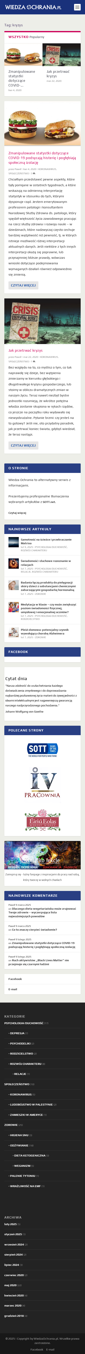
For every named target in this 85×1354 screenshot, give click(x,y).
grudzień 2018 (14, 1315)
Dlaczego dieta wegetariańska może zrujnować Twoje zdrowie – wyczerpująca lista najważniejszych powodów (42, 912)
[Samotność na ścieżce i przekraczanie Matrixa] (13, 542)
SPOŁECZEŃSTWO (18, 173)
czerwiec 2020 (14, 1275)
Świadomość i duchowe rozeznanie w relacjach (46, 562)
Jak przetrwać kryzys (25, 350)
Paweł (18, 169)
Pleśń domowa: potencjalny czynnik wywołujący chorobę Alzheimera (45, 631)
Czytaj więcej (23, 285)
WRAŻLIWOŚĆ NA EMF (25, 1186)
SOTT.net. (49, 502)
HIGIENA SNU (19, 1135)
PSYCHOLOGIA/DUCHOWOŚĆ (51, 547)
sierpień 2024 (13, 1254)
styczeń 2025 (13, 1234)
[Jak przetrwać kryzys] (61, 54)
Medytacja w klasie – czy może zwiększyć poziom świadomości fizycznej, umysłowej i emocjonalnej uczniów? (48, 608)
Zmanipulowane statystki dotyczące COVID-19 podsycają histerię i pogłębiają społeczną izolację (42, 158)
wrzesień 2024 (14, 1244)
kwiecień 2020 (14, 1295)
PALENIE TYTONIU (22, 1175)
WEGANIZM (22, 1165)
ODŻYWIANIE (19, 1145)
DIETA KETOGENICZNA (29, 1155)
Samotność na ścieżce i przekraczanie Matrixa (46, 541)
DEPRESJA (17, 1033)
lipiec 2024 (11, 1264)
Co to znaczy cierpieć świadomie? (34, 929)
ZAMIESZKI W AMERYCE (26, 1114)
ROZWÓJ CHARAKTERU (34, 550)
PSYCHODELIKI (20, 1043)
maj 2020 (10, 1285)
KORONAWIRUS (47, 169)
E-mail (12, 989)
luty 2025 (10, 1224)
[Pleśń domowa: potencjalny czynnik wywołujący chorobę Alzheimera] (13, 632)
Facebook (15, 979)
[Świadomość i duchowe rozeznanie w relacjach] (13, 563)
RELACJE (26, 571)
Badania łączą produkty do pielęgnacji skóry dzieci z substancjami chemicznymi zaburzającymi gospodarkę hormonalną (48, 586)
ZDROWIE (40, 594)
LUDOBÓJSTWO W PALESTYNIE (31, 1104)
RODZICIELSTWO (30, 619)
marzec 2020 (12, 1305)
